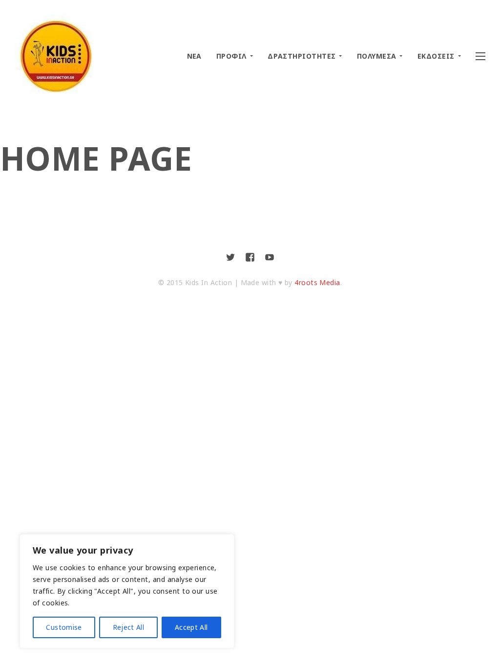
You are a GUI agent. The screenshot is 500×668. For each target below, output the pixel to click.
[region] (127, 591)
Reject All (129, 627)
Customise (64, 627)
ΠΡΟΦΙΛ (231, 56)
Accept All (191, 627)
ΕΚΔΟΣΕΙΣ (436, 56)
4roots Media (317, 282)
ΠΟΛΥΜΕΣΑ (376, 56)
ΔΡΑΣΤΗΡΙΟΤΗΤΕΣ (301, 56)
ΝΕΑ (194, 56)
